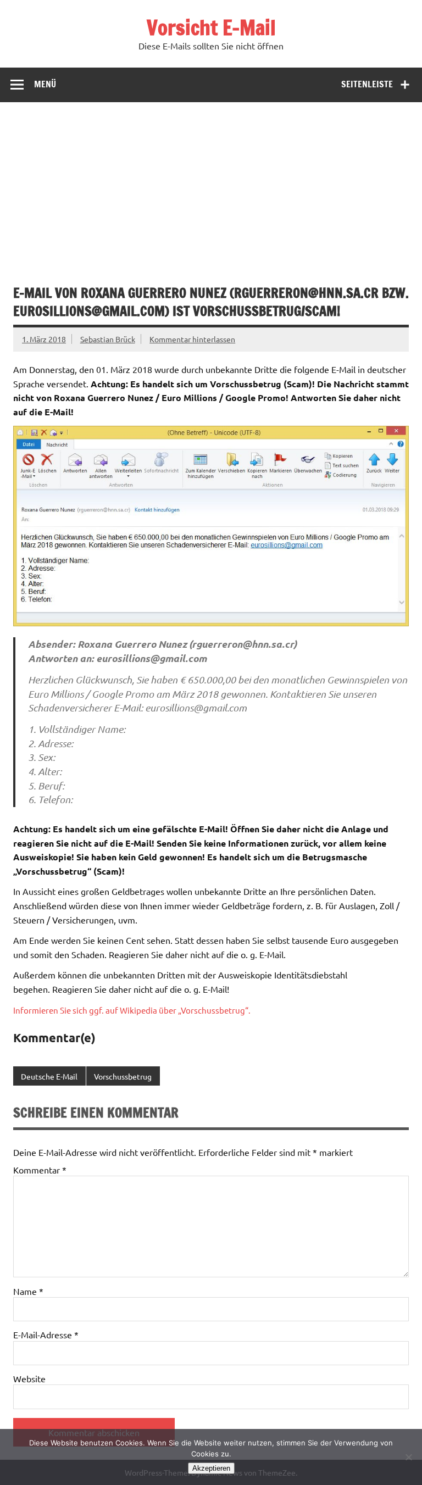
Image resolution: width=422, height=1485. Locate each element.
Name (28, 1291)
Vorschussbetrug (123, 1076)
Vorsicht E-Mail (211, 27)
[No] (408, 1456)
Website (29, 1378)
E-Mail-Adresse (46, 1334)
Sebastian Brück (107, 339)
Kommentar (39, 1169)
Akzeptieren (211, 1468)
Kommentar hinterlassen (192, 339)
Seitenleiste (367, 84)
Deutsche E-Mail (49, 1076)
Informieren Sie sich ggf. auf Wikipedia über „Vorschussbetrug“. (132, 1010)
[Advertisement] (211, 185)
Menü (45, 84)
